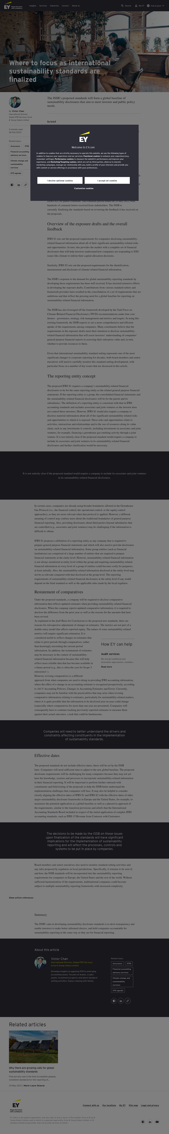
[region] (84, 163)
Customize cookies (83, 188)
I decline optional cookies (60, 180)
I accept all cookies (107, 180)
